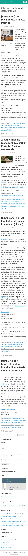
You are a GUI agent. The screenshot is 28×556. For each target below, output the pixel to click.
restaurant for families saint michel (15, 420)
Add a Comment (7, 134)
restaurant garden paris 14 (13, 201)
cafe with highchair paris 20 (15, 344)
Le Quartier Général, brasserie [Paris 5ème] (12, 513)
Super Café (4, 239)
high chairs (5, 187)
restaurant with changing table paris (12, 425)
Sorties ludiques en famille (7, 544)
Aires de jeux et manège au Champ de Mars (12, 525)
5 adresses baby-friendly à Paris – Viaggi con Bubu (13, 518)
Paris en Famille (5, 542)
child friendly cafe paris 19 (16, 123)
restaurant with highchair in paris (11, 427)
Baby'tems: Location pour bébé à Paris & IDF (14, 505)
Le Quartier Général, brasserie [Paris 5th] (11, 516)
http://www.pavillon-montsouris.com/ (12, 195)
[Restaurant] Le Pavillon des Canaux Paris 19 (13, 19)
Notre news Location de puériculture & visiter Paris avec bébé (12, 454)
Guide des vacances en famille (8, 539)
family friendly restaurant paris (10, 125)
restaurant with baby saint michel (11, 422)
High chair (4, 384)
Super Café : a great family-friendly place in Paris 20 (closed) (12, 221)
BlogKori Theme (14, 554)
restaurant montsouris (8, 204)
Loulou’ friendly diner (8, 410)
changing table (18, 187)
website (3, 182)
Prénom (3, 442)
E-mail (3, 448)
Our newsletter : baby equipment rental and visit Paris (13, 459)
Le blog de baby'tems (7, 2)
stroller (3, 393)
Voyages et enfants (6, 547)
